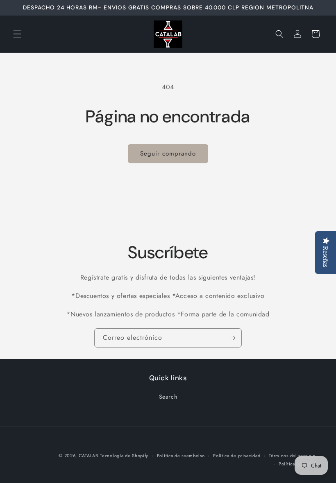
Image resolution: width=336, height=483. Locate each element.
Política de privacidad (236, 455)
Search (168, 397)
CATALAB (88, 455)
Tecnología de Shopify (124, 455)
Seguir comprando (168, 153)
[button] (17, 34)
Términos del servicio (292, 455)
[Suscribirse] (232, 338)
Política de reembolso (181, 455)
